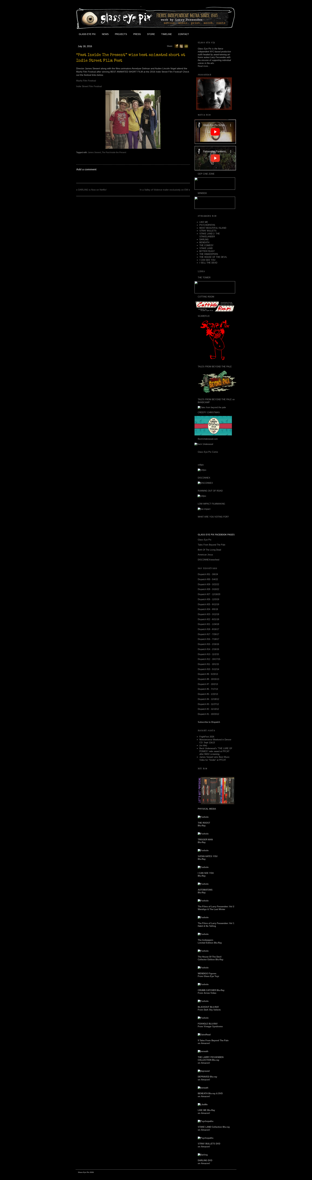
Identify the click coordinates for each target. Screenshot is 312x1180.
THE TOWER (204, 277)
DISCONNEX (204, 478)
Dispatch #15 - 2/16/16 (208, 644)
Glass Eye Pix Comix (208, 452)
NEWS (105, 34)
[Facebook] (176, 46)
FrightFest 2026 (206, 736)
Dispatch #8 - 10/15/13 (208, 679)
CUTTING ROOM (206, 296)
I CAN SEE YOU (207, 260)
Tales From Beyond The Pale (211, 545)
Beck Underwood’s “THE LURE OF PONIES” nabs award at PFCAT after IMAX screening (215, 751)
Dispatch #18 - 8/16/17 (208, 629)
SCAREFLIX (204, 316)
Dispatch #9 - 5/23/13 (208, 674)
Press (137, 34)
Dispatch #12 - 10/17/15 (209, 659)
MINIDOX (202, 193)
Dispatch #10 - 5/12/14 (208, 669)
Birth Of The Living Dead (209, 550)
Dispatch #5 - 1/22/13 (208, 694)
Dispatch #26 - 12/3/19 (208, 599)
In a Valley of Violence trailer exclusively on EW (164, 189)
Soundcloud (228, 34)
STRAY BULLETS (207, 230)
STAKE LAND (206, 248)
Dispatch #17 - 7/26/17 (208, 634)
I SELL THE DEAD (208, 263)
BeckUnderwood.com (208, 439)
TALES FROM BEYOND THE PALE (215, 366)
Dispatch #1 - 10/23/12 (208, 714)
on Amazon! (210, 1060)
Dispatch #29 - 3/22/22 (208, 584)
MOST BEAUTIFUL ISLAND (212, 228)
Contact (183, 34)
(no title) (203, 745)
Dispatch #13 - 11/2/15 (208, 654)
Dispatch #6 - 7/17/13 (208, 689)
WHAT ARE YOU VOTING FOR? (213, 517)
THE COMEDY (206, 245)
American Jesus (205, 554)
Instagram (221, 34)
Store (151, 34)
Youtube (214, 34)
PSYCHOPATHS (207, 225)
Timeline (166, 34)
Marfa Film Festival (86, 80)
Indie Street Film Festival (89, 86)
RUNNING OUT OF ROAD (210, 491)
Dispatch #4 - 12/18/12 (208, 699)
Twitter (206, 34)
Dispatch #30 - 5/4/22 (208, 579)
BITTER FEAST (207, 251)
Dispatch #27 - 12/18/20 (209, 594)
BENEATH (204, 242)
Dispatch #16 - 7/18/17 (208, 639)
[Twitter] (181, 46)
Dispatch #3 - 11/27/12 (208, 704)
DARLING (204, 239)
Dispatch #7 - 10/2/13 (208, 684)
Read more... (204, 66)
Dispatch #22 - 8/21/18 (208, 619)
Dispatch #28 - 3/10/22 (208, 589)
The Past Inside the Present (114, 152)
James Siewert (94, 152)
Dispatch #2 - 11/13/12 (208, 709)
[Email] (186, 46)
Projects (121, 34)
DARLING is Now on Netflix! (92, 189)
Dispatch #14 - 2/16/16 (208, 649)
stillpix (201, 465)
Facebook (199, 34)
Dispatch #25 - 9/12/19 (208, 604)
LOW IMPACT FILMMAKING (211, 504)
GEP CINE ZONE (206, 174)
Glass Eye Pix (87, 34)
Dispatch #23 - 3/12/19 (208, 614)
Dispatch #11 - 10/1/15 (208, 664)
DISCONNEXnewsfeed (208, 559)
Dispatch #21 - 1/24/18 (208, 624)
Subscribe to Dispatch (209, 722)
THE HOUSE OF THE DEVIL (213, 257)
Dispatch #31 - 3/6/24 (208, 574)
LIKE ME (203, 222)
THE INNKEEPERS (208, 254)
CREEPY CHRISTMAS (209, 412)
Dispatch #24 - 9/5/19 (208, 609)
